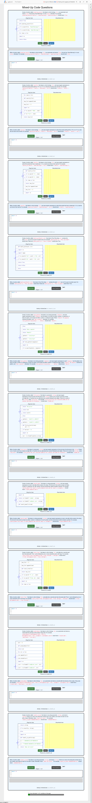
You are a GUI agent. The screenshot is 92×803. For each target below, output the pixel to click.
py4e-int (10, 2)
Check (40, 43)
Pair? (64, 57)
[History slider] (36, 58)
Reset (45, 43)
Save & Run (31, 59)
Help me (51, 43)
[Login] (5, 1)
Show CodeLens (56, 59)
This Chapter (18, 2)
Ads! (55, 2)
